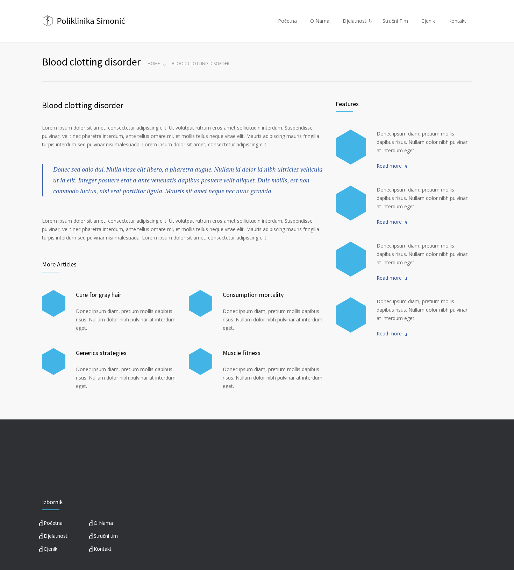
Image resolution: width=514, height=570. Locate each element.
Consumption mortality (253, 295)
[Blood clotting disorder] (351, 147)
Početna (287, 21)
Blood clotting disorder (82, 105)
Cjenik (428, 21)
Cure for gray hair (98, 295)
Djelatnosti (355, 21)
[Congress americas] (351, 259)
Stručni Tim (395, 21)
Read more (389, 165)
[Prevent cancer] (351, 315)
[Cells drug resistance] (351, 203)
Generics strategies (101, 353)
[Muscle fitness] (200, 361)
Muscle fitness (241, 353)
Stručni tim (106, 536)
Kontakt (457, 21)
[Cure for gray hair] (53, 303)
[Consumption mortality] (200, 303)
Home (154, 64)
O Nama (319, 21)
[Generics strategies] (53, 361)
